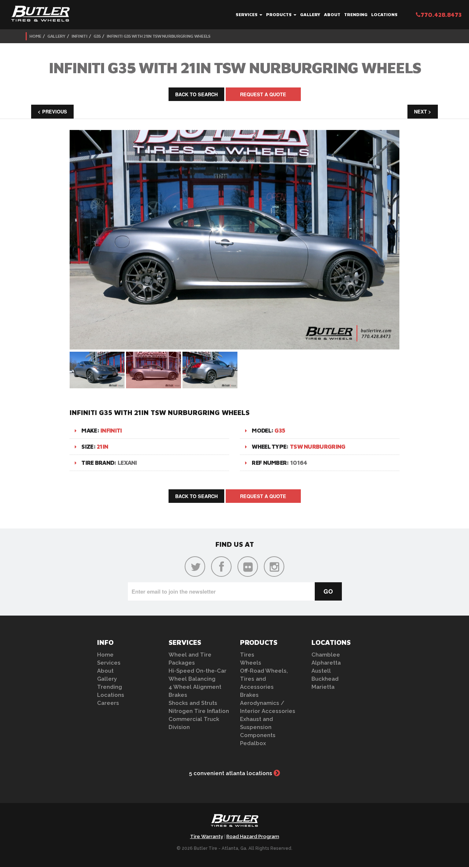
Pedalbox (253, 743)
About (332, 14)
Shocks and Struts (193, 703)
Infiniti (79, 36)
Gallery (310, 14)
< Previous (52, 111)
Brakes (178, 695)
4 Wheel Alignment (195, 687)
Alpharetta (326, 662)
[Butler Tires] (234, 823)
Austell (321, 671)
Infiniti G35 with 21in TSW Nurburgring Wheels (158, 36)
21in (102, 446)
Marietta (323, 687)
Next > (422, 111)
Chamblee (325, 654)
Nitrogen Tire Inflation (199, 711)
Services (247, 14)
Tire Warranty (206, 836)
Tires (247, 654)
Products (279, 14)
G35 (97, 36)
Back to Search (196, 94)
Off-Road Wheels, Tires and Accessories (264, 679)
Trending (356, 14)
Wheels (250, 662)
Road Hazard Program (252, 836)
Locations (384, 14)
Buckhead (325, 679)
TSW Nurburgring (318, 446)
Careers (108, 703)
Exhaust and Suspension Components (258, 727)
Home (35, 36)
